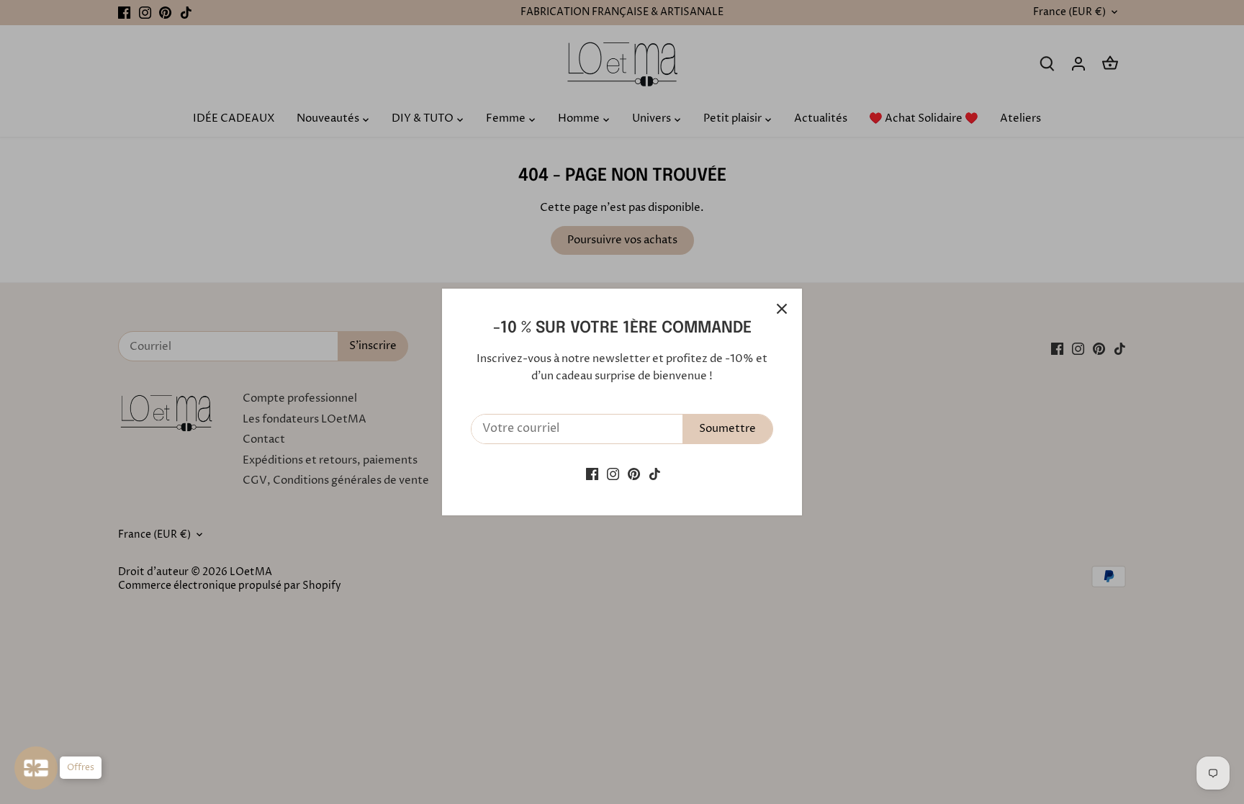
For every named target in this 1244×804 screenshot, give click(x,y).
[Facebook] (592, 473)
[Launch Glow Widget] (36, 768)
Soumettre (727, 428)
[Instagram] (613, 473)
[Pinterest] (634, 473)
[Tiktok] (655, 473)
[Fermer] (782, 309)
